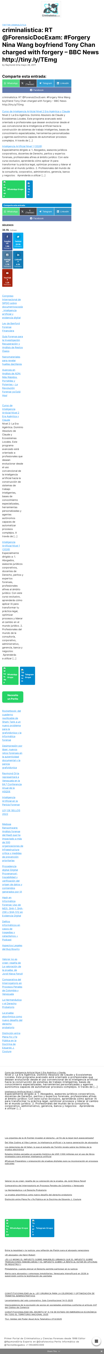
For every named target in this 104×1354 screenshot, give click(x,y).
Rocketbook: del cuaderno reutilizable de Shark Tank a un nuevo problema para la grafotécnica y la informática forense (11, 725)
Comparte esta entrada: (14, 205)
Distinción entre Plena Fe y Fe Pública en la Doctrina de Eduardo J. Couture (43, 1199)
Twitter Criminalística (14, 25)
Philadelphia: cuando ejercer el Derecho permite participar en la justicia (41, 1269)
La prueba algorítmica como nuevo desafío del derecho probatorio (12, 1020)
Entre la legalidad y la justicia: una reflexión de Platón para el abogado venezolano (47, 1250)
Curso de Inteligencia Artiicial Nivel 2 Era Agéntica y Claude (36, 111)
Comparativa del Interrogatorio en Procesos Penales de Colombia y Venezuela (12, 986)
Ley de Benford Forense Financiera (11, 327)
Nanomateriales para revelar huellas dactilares (12, 360)
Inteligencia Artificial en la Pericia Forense (11, 801)
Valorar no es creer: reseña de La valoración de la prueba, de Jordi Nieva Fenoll (12, 966)
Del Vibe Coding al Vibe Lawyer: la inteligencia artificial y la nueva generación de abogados (51, 1142)
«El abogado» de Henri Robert (20, 1255)
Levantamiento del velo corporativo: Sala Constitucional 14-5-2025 (39, 1300)
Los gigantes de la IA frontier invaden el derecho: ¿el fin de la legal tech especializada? (49, 1138)
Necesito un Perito (12, 697)
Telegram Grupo (29, 675)
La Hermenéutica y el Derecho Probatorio (12, 1003)
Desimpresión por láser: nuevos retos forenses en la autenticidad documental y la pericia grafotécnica (12, 756)
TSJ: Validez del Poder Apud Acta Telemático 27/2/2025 (33, 1319)
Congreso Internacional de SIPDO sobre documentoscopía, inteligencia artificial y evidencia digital (12, 306)
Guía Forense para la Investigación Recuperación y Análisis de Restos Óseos (12, 343)
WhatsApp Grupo (15, 189)
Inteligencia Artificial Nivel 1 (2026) (22, 146)
